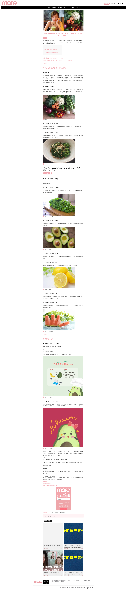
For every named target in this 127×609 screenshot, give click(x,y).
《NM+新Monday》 (79, 580)
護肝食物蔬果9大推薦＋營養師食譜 (53, 52)
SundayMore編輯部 (46, 548)
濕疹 (53, 42)
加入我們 (84, 7)
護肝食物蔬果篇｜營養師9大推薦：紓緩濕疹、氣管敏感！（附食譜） (57, 60)
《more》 (89, 580)
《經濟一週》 (62, 581)
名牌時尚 (48, 7)
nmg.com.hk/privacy (62, 502)
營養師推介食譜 (49, 53)
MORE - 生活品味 (67, 548)
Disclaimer (85, 588)
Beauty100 (78, 7)
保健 (48, 512)
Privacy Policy (91, 588)
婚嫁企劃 (54, 7)
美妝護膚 (42, 7)
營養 (56, 512)
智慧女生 (60, 7)
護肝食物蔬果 (61, 512)
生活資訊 (72, 7)
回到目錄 (45, 63)
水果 (52, 512)
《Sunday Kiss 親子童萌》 (56, 581)
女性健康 (66, 7)
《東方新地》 (85, 580)
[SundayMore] (9, 3)
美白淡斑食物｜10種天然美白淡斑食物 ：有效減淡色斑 (54, 58)
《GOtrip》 (73, 580)
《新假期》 (69, 580)
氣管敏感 (56, 42)
